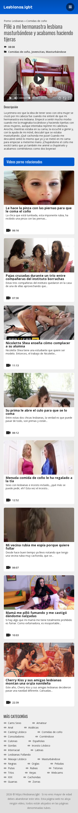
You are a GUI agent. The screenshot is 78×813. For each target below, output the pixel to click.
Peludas (59, 763)
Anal (10, 727)
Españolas (39, 741)
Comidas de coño (36, 21)
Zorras (36, 781)
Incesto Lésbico (41, 745)
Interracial (14, 750)
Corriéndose (47, 736)
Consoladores (16, 736)
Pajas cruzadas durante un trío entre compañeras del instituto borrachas (35, 277)
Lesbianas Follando (19, 754)
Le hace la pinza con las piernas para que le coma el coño (39, 209)
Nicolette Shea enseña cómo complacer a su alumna (38, 344)
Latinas (39, 750)
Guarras (12, 781)
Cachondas (34, 777)
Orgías (35, 763)
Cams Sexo (14, 723)
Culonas (12, 741)
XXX (10, 777)
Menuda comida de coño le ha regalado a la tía (39, 479)
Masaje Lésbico (17, 759)
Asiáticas (33, 727)
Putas (11, 768)
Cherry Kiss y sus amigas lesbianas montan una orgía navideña (33, 681)
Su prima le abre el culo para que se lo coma (36, 412)
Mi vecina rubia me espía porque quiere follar (37, 546)
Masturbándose (56, 51)
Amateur (41, 723)
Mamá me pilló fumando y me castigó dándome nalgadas (36, 614)
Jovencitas (37, 51)
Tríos (11, 772)
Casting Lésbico (17, 732)
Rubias (34, 768)
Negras (12, 763)
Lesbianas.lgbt (18, 7)
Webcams (57, 772)
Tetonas (58, 768)
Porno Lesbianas (14, 21)
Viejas (32, 772)
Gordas (12, 745)
